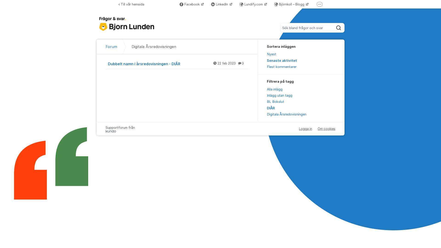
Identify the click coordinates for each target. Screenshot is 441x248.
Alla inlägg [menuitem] (275, 89)
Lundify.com (254, 4)
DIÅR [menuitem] (271, 108)
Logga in (305, 129)
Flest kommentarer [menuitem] (282, 67)
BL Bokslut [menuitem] (275, 102)
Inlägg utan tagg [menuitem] (279, 95)
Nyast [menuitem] (271, 54)
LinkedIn (222, 4)
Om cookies (326, 129)
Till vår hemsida (132, 4)
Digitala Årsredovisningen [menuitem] (286, 114)
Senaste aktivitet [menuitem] (282, 61)
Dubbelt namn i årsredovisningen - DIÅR (176, 64)
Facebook (192, 4)
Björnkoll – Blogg (292, 4)
